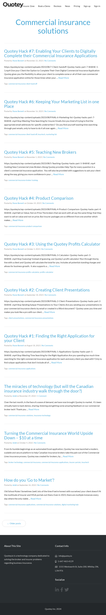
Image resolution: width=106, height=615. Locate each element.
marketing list (51, 134)
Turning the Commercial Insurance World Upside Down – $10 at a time (48, 435)
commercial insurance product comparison (25, 226)
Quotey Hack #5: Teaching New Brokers (40, 152)
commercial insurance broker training (23, 180)
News (67, 6)
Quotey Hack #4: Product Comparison (38, 198)
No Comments (50, 61)
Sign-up (87, 6)
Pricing (77, 6)
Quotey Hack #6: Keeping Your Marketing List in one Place (51, 104)
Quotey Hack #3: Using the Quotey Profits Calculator (52, 243)
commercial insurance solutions (21, 415)
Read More (63, 77)
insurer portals (75, 462)
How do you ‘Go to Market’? (29, 479)
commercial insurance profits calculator (24, 272)
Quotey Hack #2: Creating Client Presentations (47, 289)
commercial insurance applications (22, 368)
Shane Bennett (18, 61)
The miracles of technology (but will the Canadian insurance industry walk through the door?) (48, 388)
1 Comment (42, 396)
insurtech (41, 134)
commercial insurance (32, 462)
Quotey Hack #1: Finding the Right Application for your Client (49, 338)
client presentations (16, 318)
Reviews (57, 6)
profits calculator (46, 272)
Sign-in (97, 6)
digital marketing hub (70, 504)
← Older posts (14, 523)
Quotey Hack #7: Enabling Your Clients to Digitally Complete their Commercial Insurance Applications (50, 53)
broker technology (16, 462)
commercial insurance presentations (39, 318)
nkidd (14, 396)
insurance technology (42, 415)
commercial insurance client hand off (23, 84)
